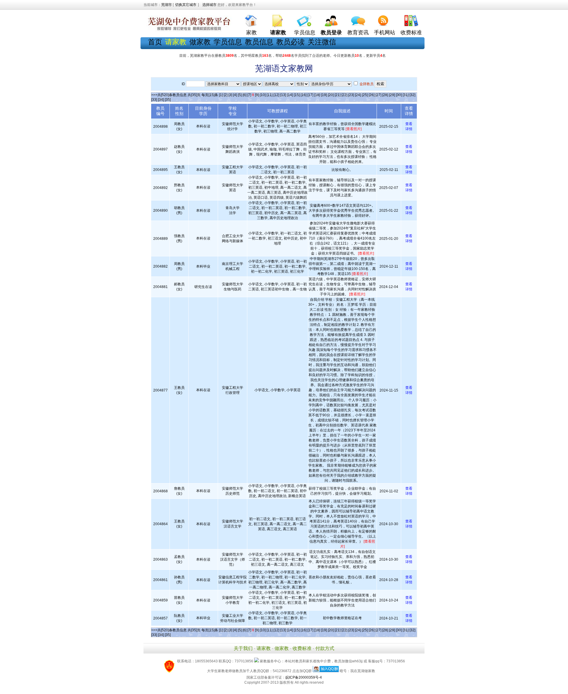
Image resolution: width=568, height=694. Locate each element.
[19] (324, 95)
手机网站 (384, 32)
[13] (283, 95)
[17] (310, 95)
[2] (225, 95)
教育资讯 (358, 32)
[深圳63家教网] (187, 30)
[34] (161, 100)
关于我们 (243, 648)
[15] (297, 95)
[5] (240, 95)
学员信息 (304, 32)
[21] (338, 95)
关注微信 (322, 42)
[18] (317, 95)
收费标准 (411, 32)
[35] (168, 100)
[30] (399, 95)
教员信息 (259, 42)
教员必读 (290, 42)
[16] (303, 95)
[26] (372, 95)
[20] (331, 95)
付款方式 (324, 648)
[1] (221, 95)
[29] (392, 95)
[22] (344, 95)
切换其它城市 (185, 5)
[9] (257, 95)
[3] (230, 95)
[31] (406, 95)
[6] (244, 95)
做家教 (200, 42)
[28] (385, 95)
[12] (276, 95)
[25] (365, 95)
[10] (263, 95)
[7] (249, 95)
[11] (269, 95)
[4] (235, 95)
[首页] (251, 19)
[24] (358, 95)
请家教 (263, 648)
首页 (155, 42)
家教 (251, 32)
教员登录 (331, 32)
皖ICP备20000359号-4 (303, 677)
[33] (154, 100)
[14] (290, 95)
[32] (412, 95)
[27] (378, 95)
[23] (351, 95)
